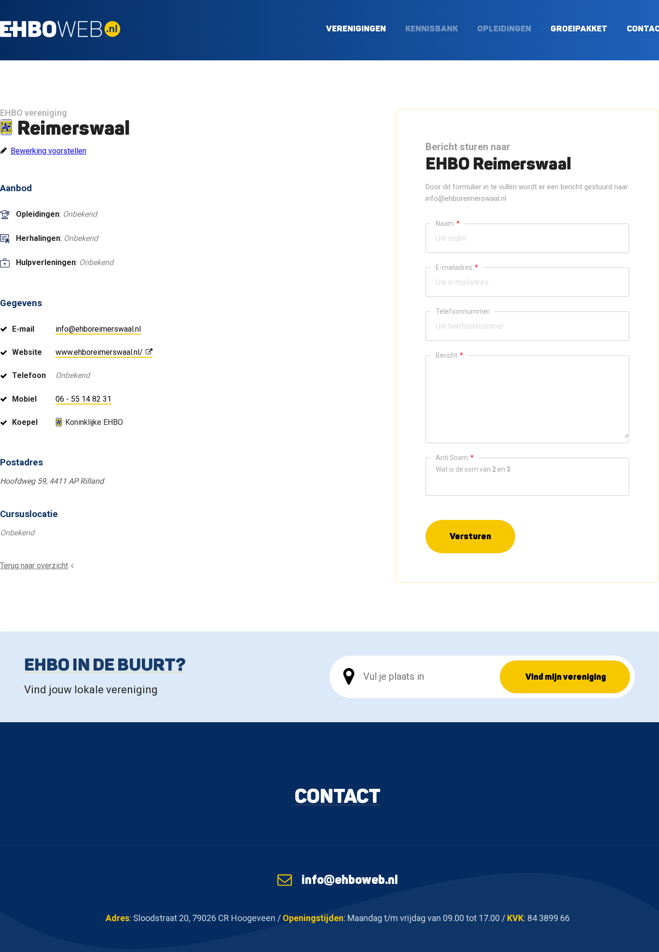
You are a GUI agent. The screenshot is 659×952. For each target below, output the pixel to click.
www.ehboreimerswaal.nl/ (99, 352)
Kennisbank (431, 28)
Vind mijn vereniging (565, 676)
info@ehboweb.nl (350, 879)
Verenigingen (356, 28)
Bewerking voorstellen (48, 151)
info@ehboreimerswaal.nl (98, 329)
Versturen (470, 536)
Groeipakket (578, 28)
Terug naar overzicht (34, 565)
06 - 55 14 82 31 (83, 399)
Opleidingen (504, 28)
